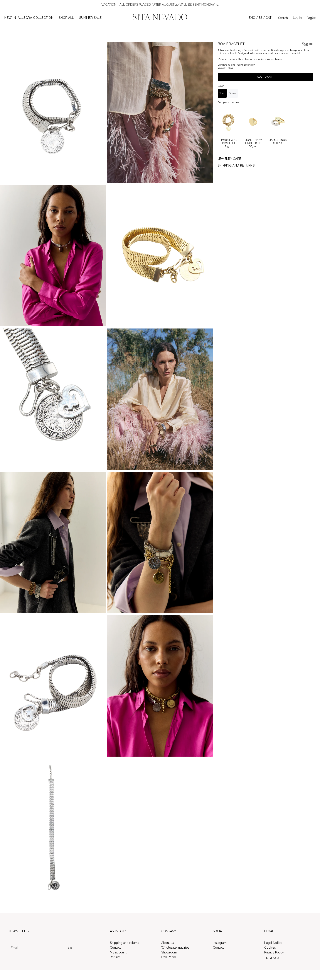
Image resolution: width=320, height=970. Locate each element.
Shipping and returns (124, 942)
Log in (297, 17)
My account (118, 952)
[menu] (260, 17)
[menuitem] (253, 17)
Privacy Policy (274, 952)
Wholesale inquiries (175, 947)
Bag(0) (311, 18)
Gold (222, 93)
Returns (115, 957)
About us (167, 942)
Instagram (220, 942)
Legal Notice (273, 942)
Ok (70, 948)
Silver (233, 93)
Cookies (270, 947)
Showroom (169, 952)
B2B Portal (168, 957)
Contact (115, 947)
